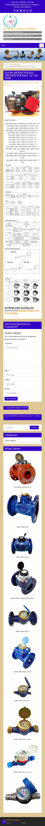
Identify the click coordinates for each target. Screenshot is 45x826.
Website (7, 389)
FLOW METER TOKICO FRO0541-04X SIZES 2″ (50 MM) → (21, 417)
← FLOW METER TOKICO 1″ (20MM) (15, 408)
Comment (8, 343)
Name (7, 371)
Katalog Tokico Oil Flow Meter (21, 312)
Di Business (17, 823)
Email (7, 380)
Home (5, 64)
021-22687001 (21, 2)
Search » (34, 427)
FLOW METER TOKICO (15, 64)
